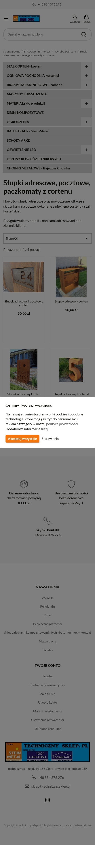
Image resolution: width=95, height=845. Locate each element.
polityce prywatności (62, 424)
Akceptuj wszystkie (22, 439)
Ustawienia (50, 439)
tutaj (44, 429)
